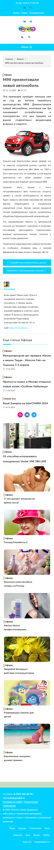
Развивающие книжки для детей (19, 714)
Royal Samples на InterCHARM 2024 (25, 403)
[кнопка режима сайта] (22, 37)
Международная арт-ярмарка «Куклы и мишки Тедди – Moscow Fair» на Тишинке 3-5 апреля (27, 360)
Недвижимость (42, 842)
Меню (25, 47)
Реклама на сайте (12, 802)
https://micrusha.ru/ (18, 328)
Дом (27, 835)
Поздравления (36, 13)
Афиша (8, 75)
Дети (47, 828)
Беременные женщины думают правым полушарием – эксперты (17, 758)
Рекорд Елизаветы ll (16, 542)
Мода (12, 828)
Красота (27, 842)
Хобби (46, 835)
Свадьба (17, 835)
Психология (35, 828)
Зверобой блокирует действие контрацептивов (19, 671)
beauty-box (10, 398)
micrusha (9, 289)
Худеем (22, 828)
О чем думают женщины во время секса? (19, 500)
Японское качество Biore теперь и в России (18, 584)
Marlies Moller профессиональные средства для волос (15, 628)
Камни (24, 13)
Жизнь (36, 835)
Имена (16, 13)
